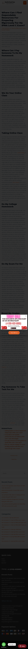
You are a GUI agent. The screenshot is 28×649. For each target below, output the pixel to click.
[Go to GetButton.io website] (3, 647)
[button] (25, 316)
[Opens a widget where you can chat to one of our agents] (22, 646)
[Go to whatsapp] (4, 644)
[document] (14, 324)
